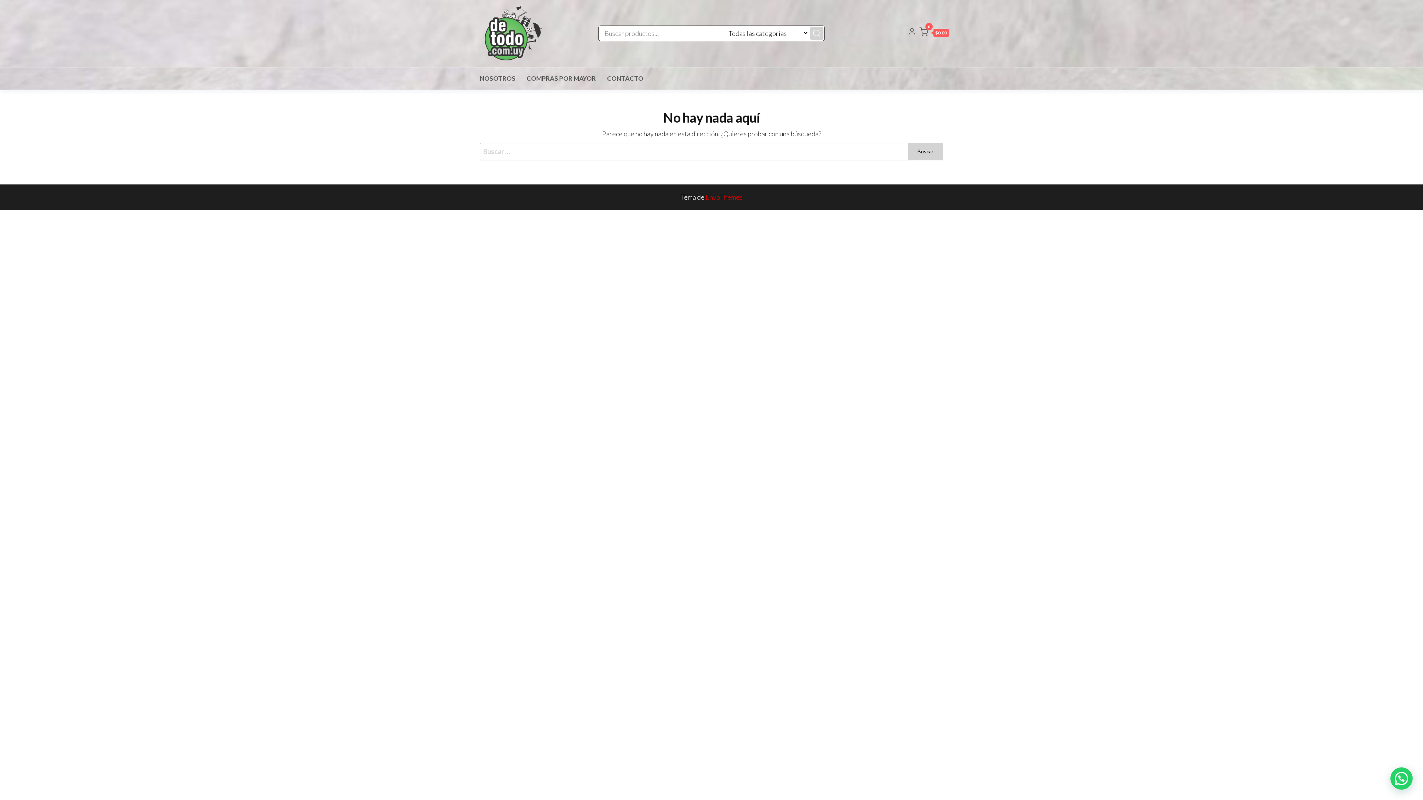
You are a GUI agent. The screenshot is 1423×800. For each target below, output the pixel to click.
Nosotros (497, 78)
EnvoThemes (724, 197)
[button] (934, 33)
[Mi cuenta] (912, 33)
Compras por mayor (561, 78)
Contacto (625, 78)
